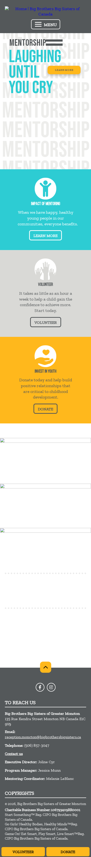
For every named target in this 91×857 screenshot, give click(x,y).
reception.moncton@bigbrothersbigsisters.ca (43, 737)
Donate (68, 852)
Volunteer (23, 852)
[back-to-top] (45, 667)
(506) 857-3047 (36, 745)
